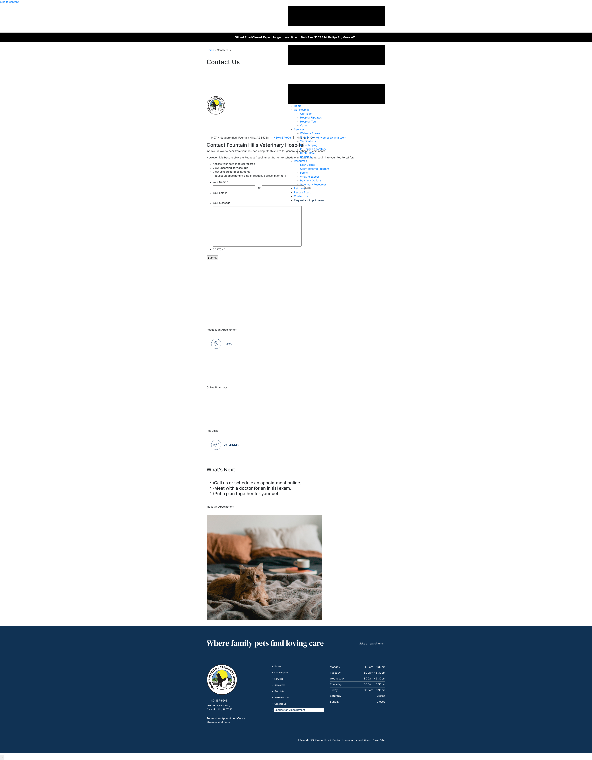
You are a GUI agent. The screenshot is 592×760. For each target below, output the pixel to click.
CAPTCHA (219, 249)
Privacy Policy (379, 740)
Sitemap (367, 740)
